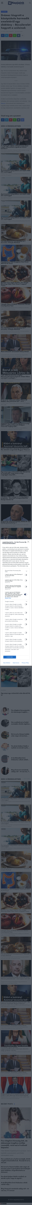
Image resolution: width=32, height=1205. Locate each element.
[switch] (25, 575)
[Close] (28, 542)
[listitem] (16, 571)
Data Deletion (6, 662)
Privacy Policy (25, 662)
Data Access (16, 662)
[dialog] (16, 602)
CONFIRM (10, 657)
